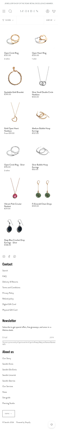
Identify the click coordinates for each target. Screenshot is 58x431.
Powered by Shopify (23, 422)
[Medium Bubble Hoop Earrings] (43, 113)
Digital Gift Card (9, 304)
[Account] (47, 11)
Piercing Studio (8, 403)
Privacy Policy (8, 292)
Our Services (7, 386)
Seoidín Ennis (7, 363)
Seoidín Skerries (8, 380)
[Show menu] (4, 11)
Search (5, 270)
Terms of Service (50, 342)
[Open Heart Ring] (43, 38)
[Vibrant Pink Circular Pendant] (15, 189)
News (4, 391)
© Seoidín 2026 (8, 422)
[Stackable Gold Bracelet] (15, 77)
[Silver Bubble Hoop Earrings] (43, 150)
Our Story (6, 358)
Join (52, 337)
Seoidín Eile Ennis (9, 369)
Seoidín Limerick (9, 375)
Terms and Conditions (11, 287)
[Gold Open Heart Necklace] (15, 113)
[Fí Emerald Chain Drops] (43, 189)
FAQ (4, 276)
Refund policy (8, 298)
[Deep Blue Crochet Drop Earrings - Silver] (15, 225)
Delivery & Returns (10, 281)
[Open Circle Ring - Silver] (15, 150)
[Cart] (54, 11)
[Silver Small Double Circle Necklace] (43, 77)
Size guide (6, 397)
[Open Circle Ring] (15, 38)
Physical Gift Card (9, 309)
